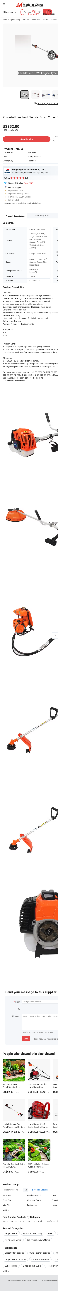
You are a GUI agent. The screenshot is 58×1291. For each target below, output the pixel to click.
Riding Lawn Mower (13, 1240)
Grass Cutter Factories (14, 1253)
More (5, 1271)
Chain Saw (7, 1200)
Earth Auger (32, 1205)
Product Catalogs (40, 1189)
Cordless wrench (34, 1195)
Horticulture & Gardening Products (44, 20)
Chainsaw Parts (34, 1200)
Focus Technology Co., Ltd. (34, 1280)
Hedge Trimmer (11, 1233)
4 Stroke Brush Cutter (40, 1259)
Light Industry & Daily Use (19, 20)
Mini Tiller (7, 1205)
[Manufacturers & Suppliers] (29, 4)
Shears (51, 1233)
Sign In (7, 203)
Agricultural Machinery (32, 1233)
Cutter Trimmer (11, 1266)
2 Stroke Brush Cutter (32, 1266)
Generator (7, 1195)
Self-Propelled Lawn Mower (38, 1240)
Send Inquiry (27, 139)
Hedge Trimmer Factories (15, 1259)
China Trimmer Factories (39, 1253)
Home (5, 20)
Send (26, 1038)
